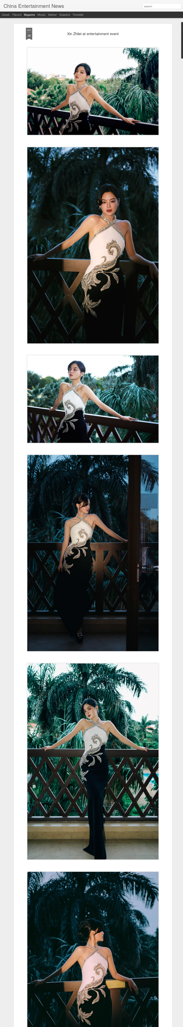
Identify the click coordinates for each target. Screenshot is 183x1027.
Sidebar (52, 14)
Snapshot (64, 14)
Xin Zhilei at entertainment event (93, 33)
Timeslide (78, 14)
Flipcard (16, 14)
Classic (6, 14)
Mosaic (42, 14)
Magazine (29, 14)
